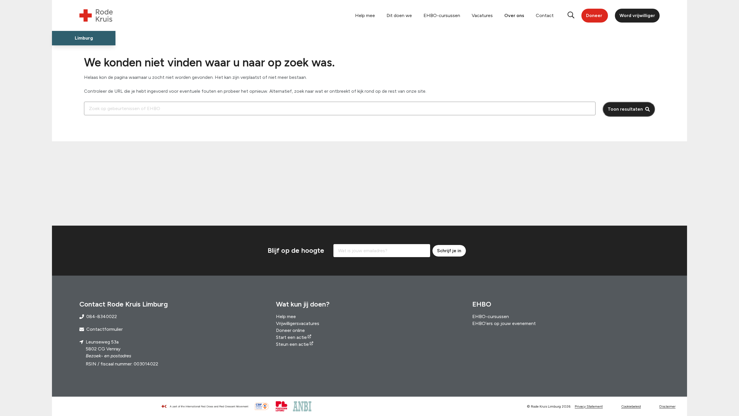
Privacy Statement (589, 406)
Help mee (365, 15)
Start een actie (291, 337)
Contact (545, 15)
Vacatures (482, 15)
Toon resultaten (625, 109)
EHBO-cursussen (441, 15)
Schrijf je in (449, 250)
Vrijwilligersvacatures (297, 323)
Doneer (594, 15)
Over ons (514, 15)
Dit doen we (399, 15)
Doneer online (290, 330)
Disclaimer (667, 406)
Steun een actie (292, 344)
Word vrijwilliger (637, 15)
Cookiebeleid (631, 406)
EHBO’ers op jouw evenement (504, 323)
